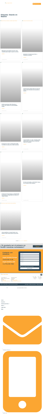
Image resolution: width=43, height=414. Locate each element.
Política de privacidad (32, 284)
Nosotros (3, 301)
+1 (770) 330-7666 (8, 264)
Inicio (2, 300)
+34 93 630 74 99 (8, 259)
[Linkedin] (41, 275)
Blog (2, 309)
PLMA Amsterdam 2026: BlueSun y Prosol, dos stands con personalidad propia (9, 105)
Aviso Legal (26, 284)
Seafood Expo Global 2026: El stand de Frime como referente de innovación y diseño (31, 89)
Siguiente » (25, 240)
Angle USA (3, 307)
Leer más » (24, 57)
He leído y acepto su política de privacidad (27, 266)
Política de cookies (39, 284)
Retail (2, 305)
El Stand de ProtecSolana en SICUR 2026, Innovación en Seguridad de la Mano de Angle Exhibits (10, 194)
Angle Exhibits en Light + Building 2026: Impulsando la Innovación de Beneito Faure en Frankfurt (31, 141)
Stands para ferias (5, 303)
